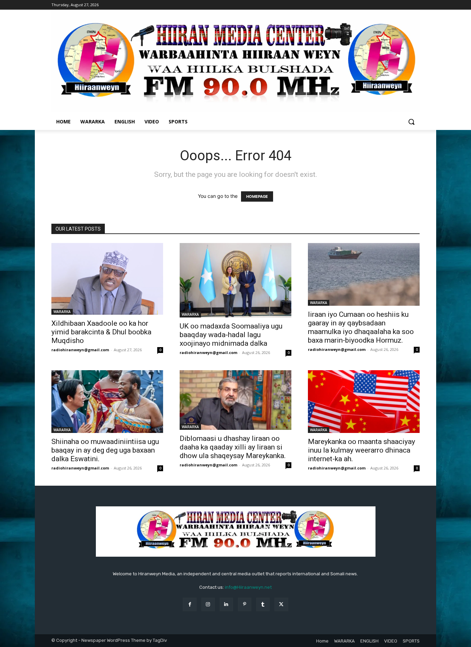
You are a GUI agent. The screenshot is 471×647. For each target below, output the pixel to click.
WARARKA (62, 311)
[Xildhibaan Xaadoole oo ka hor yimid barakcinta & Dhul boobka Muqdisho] (107, 279)
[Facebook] (189, 604)
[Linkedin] (226, 604)
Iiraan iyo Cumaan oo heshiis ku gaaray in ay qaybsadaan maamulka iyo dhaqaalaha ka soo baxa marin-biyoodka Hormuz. (361, 327)
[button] (411, 121)
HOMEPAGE (257, 196)
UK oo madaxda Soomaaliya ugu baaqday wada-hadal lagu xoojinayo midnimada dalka (231, 334)
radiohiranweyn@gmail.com (80, 349)
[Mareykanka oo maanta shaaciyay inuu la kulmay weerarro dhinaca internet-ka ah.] (364, 401)
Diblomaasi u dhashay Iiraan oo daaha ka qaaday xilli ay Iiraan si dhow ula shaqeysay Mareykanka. (233, 447)
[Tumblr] (263, 604)
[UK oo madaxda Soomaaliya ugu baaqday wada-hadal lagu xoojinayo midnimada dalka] (235, 280)
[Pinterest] (244, 604)
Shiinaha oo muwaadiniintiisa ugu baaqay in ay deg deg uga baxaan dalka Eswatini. (105, 450)
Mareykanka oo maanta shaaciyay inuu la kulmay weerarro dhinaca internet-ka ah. (361, 450)
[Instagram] (208, 604)
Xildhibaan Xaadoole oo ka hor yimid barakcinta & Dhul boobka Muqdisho (101, 332)
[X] (281, 604)
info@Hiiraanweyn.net (248, 587)
